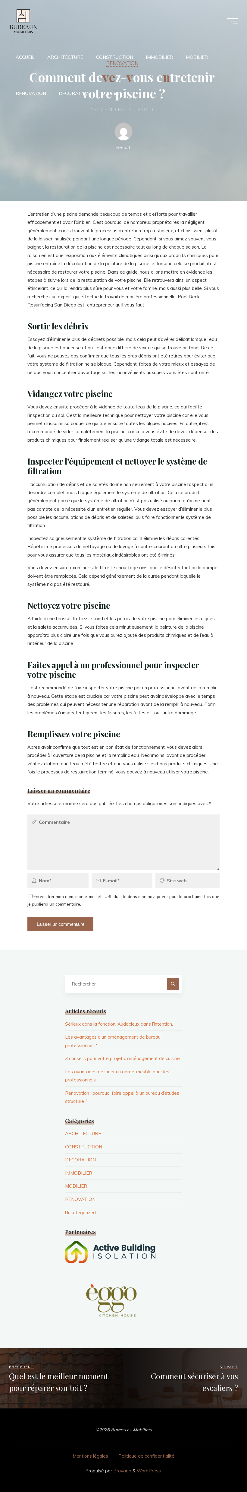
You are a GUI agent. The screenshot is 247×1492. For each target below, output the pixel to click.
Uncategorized (80, 1212)
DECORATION (80, 1160)
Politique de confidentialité (146, 1456)
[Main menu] (232, 21)
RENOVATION (80, 1199)
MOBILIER (76, 1186)
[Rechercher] (173, 984)
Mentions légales (90, 1456)
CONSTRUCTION (83, 1147)
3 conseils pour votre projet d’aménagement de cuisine (122, 1058)
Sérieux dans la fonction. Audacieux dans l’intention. (119, 1024)
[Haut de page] (223, 1468)
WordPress (149, 1471)
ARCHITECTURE (83, 1133)
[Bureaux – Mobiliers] (23, 21)
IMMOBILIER (78, 1173)
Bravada (121, 1471)
